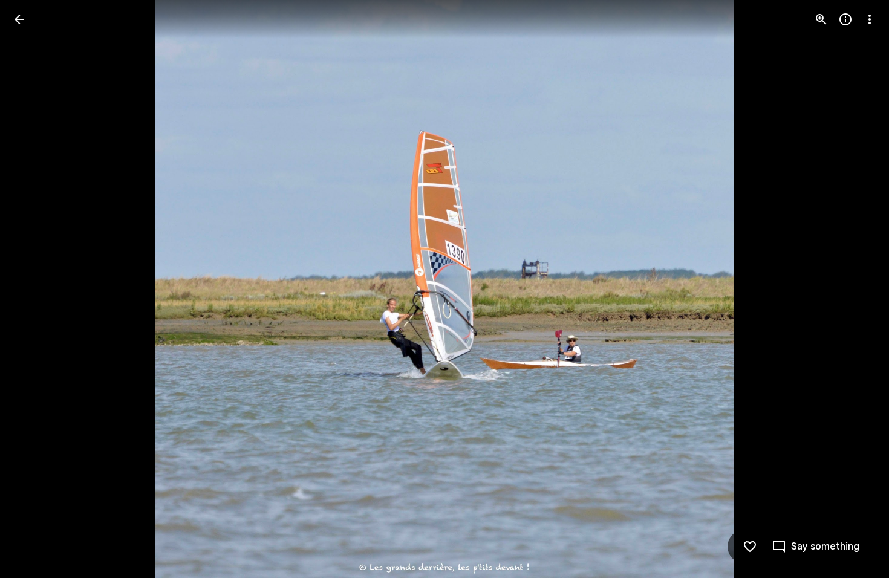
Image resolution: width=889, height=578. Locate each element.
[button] (34, 289)
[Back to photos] (19, 19)
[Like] (750, 546)
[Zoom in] (821, 19)
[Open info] (845, 19)
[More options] (870, 19)
